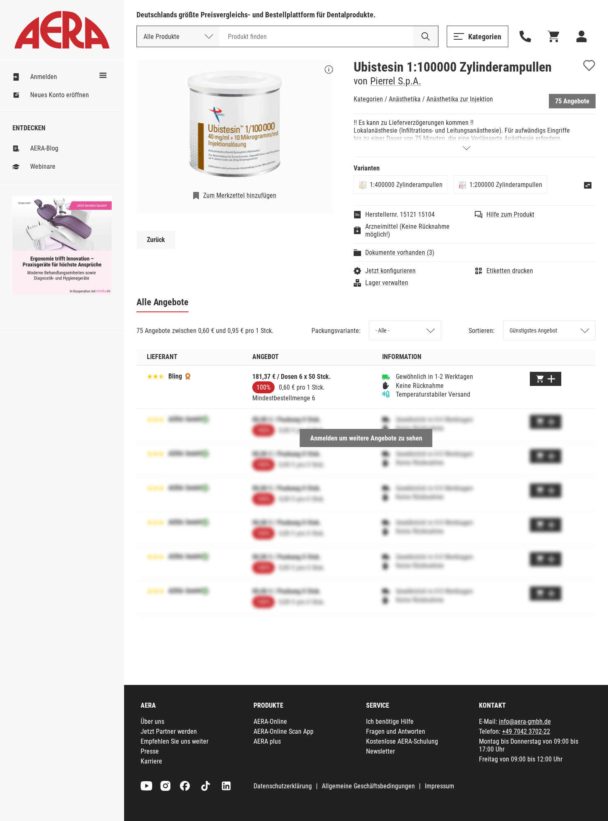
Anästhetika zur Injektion (459, 99)
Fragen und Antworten (395, 731)
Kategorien (368, 99)
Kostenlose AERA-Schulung (402, 741)
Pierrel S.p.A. (395, 81)
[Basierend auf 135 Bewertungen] (155, 376)
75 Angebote (572, 101)
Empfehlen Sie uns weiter (174, 741)
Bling (175, 376)
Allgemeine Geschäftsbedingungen (368, 786)
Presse (150, 751)
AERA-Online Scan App (284, 731)
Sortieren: (482, 331)
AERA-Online (270, 721)
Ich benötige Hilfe (390, 721)
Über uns (152, 721)
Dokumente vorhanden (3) (399, 252)
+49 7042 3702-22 (526, 731)
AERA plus (267, 741)
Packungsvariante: (336, 331)
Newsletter (380, 751)
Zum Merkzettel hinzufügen (239, 195)
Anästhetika (405, 99)
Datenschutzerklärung (283, 786)
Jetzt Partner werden (169, 731)
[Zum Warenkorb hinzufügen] (545, 379)
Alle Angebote (162, 302)
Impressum (439, 786)
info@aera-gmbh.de (525, 721)
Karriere (151, 761)
